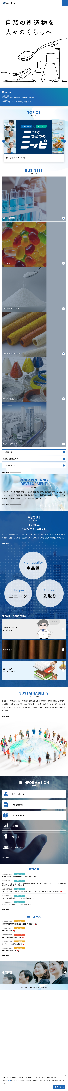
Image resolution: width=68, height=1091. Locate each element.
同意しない (65, 1075)
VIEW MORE (5, 472)
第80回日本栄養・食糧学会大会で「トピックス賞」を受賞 (19, 877)
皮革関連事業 (7, 452)
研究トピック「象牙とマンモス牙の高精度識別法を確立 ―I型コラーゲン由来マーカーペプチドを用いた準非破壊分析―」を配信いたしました (34, 884)
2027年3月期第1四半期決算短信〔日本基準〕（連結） (19, 924)
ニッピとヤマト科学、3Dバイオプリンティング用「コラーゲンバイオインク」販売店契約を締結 (31, 891)
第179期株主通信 (8, 931)
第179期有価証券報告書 (10, 951)
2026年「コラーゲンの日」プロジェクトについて (17, 102)
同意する (58, 1087)
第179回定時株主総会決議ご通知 (13, 937)
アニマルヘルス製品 (10, 465)
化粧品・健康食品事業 (10, 459)
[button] (65, 3)
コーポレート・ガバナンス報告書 (13, 944)
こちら (9, 1080)
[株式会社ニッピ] (9, 3)
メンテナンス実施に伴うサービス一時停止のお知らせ (18, 97)
